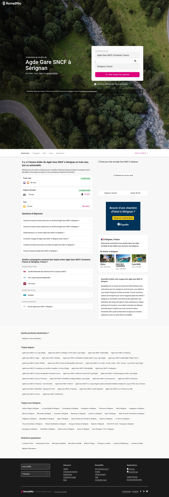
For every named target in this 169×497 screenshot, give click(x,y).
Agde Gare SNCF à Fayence (67, 389)
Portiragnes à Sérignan (70, 408)
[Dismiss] (141, 91)
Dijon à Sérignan (110, 413)
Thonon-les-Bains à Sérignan (32, 424)
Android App (133, 472)
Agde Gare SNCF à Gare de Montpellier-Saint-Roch (65, 363)
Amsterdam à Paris (42, 443)
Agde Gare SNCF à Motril (64, 384)
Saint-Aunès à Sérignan (66, 429)
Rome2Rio (104, 286)
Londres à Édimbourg (120, 443)
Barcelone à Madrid (59, 443)
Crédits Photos (132, 477)
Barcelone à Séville (74, 443)
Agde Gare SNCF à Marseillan (98, 353)
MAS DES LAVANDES (120, 265)
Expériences (67, 474)
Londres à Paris (27, 443)
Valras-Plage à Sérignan (30, 408)
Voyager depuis (101, 51)
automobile (52, 73)
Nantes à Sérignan (97, 424)
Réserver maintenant (123, 218)
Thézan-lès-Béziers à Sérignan (55, 424)
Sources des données (134, 480)
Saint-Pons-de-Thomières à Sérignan (132, 413)
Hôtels (65, 469)
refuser (71, 91)
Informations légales (60, 492)
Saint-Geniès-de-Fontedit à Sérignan (84, 419)
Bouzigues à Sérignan (29, 429)
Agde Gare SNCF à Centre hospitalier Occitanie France (41, 373)
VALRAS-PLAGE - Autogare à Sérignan (120, 424)
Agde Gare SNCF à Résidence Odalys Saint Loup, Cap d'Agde (84, 358)
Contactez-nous (100, 480)
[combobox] (117, 55)
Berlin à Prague (89, 443)
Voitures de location (70, 472)
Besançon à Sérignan (78, 413)
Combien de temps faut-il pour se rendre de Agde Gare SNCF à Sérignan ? (49, 245)
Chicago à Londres (104, 443)
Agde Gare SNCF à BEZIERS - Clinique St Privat (38, 389)
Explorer (140, 153)
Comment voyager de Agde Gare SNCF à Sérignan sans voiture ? (46, 239)
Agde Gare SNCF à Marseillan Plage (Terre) (123, 358)
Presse (97, 472)
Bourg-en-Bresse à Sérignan (79, 424)
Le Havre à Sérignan (122, 419)
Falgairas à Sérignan (29, 419)
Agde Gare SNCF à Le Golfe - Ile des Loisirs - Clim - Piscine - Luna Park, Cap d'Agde (114, 363)
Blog (65, 480)
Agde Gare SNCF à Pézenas (121, 353)
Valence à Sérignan (106, 419)
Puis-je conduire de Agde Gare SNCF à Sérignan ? (40, 251)
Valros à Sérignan (83, 429)
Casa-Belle (136, 264)
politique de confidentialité (88, 91)
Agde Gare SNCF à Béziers (51, 358)
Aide (96, 477)
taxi (41, 73)
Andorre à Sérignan (95, 413)
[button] (117, 74)
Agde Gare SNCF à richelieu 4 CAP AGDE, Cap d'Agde (66, 353)
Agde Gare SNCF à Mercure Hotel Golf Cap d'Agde (80, 373)
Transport (36, 153)
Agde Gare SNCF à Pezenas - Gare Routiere (37, 384)
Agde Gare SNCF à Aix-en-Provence (34, 379)
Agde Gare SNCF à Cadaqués (105, 368)
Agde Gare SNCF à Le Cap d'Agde (34, 353)
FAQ (44, 153)
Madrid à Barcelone (29, 448)
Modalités (135, 491)
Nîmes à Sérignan (28, 413)
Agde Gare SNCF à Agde (30, 358)
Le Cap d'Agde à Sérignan (51, 408)
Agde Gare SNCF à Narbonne (53, 394)
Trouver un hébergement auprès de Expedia (112, 84)
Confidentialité (126, 491)
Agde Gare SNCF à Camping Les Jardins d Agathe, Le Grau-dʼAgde (45, 368)
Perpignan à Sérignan (88, 408)
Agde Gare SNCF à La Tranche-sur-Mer (119, 389)
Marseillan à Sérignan (46, 419)
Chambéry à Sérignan (47, 429)
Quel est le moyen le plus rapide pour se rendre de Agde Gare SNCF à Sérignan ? (51, 227)
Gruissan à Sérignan (61, 413)
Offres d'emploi (100, 474)
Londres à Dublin (137, 443)
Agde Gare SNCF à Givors (31, 394)
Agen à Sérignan (63, 419)
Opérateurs (60, 153)
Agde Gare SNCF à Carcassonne (103, 379)
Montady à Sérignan (44, 413)
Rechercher (25, 153)
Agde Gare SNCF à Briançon (128, 379)
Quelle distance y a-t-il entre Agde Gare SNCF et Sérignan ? (43, 233)
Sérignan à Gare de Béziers (31, 338)
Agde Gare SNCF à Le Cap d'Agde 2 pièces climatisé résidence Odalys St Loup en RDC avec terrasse (110, 384)
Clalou (102, 264)
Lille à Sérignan (121, 408)
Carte (51, 153)
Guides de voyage (69, 477)
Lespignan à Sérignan (136, 408)
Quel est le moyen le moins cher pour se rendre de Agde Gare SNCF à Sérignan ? (51, 220)
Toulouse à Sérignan (106, 408)
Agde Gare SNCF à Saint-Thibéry (33, 363)
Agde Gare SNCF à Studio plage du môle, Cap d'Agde (118, 373)
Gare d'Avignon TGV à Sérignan (103, 429)
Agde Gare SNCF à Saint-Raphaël (91, 389)
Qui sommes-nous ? (102, 469)
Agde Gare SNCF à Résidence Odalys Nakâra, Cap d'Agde (70, 379)
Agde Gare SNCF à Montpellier (82, 368)
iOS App (132, 469)
